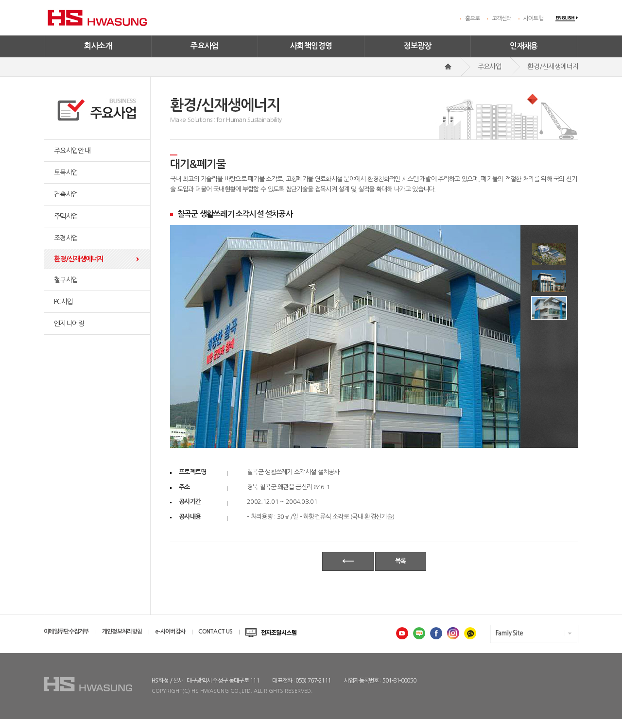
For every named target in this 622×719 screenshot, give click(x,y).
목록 (400, 561)
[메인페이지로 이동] (448, 66)
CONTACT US (215, 631)
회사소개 (98, 46)
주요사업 (204, 46)
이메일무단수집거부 (66, 631)
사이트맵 (533, 18)
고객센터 (502, 18)
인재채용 (524, 46)
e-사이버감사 (170, 631)
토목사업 (66, 172)
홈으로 (472, 18)
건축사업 (66, 194)
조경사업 (66, 238)
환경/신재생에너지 (79, 259)
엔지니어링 (69, 323)
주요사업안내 (72, 150)
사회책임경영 (311, 46)
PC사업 (63, 301)
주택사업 (66, 216)
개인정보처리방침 (122, 631)
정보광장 (417, 46)
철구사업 (66, 279)
